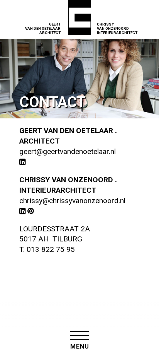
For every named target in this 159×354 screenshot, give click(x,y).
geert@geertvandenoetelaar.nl (67, 151)
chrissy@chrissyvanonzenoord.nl (72, 200)
